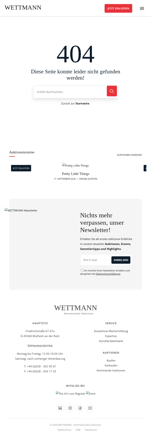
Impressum (91, 429)
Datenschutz (64, 429)
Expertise (111, 336)
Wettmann (23, 7)
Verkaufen (111, 365)
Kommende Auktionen (111, 370)
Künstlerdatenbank (111, 341)
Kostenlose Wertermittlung (111, 331)
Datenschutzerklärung (108, 273)
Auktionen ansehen (129, 154)
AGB (78, 429)
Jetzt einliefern (118, 8)
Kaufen (111, 360)
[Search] (112, 91)
